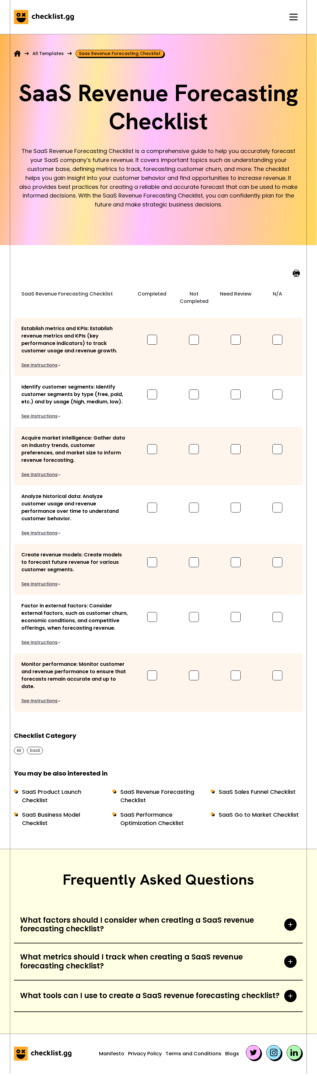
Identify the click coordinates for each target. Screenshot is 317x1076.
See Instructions (39, 365)
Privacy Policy (145, 1053)
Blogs (232, 1053)
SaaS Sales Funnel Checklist (257, 792)
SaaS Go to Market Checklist (259, 815)
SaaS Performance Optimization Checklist (152, 819)
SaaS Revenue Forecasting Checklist (157, 796)
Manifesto (111, 1053)
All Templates (48, 53)
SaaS (35, 750)
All (19, 750)
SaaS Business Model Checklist (51, 819)
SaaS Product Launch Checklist (51, 796)
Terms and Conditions (193, 1053)
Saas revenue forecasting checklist (120, 53)
